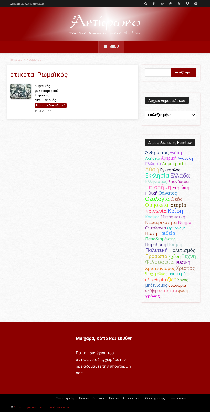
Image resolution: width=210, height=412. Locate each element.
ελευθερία (155, 279)
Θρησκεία (156, 204)
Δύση (152, 169)
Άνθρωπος (157, 152)
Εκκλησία (157, 175)
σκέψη (150, 290)
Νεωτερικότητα (161, 222)
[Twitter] (179, 3)
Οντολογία (155, 228)
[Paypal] (170, 3)
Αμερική (169, 158)
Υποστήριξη (65, 398)
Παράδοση (155, 244)
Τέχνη (189, 255)
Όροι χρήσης (155, 398)
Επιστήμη (158, 187)
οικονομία (177, 285)
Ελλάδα (180, 175)
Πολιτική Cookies (91, 398)
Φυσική (182, 262)
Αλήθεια (152, 158)
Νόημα (184, 222)
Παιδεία (166, 233)
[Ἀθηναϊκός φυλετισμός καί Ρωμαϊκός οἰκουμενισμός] (20, 91)
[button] (146, 3)
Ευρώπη (181, 187)
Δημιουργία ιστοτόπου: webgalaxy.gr (41, 407)
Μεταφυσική (173, 217)
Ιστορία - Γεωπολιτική (50, 105)
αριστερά (177, 274)
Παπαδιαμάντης (160, 239)
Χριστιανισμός (160, 268)
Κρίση (175, 210)
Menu (114, 46)
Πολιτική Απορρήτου (124, 398)
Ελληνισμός (156, 181)
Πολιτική (156, 250)
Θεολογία (157, 198)
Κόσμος (152, 217)
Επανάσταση (179, 181)
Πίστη (151, 233)
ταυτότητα (167, 290)
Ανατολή (185, 158)
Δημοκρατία (174, 163)
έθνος (162, 273)
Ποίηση (174, 244)
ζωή (171, 279)
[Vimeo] (187, 3)
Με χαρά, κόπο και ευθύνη (104, 338)
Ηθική (151, 193)
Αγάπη (176, 152)
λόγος (182, 279)
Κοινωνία (156, 211)
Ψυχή (150, 274)
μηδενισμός (156, 285)
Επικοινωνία (178, 398)
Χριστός (185, 267)
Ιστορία (177, 205)
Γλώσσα (153, 163)
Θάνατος (168, 193)
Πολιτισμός (182, 250)
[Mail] (162, 3)
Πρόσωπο (156, 256)
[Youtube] (196, 3)
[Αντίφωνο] (105, 24)
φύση (183, 290)
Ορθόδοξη (176, 227)
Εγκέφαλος (170, 170)
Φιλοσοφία (159, 262)
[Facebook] (154, 3)
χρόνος (152, 296)
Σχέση (174, 256)
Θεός (177, 198)
